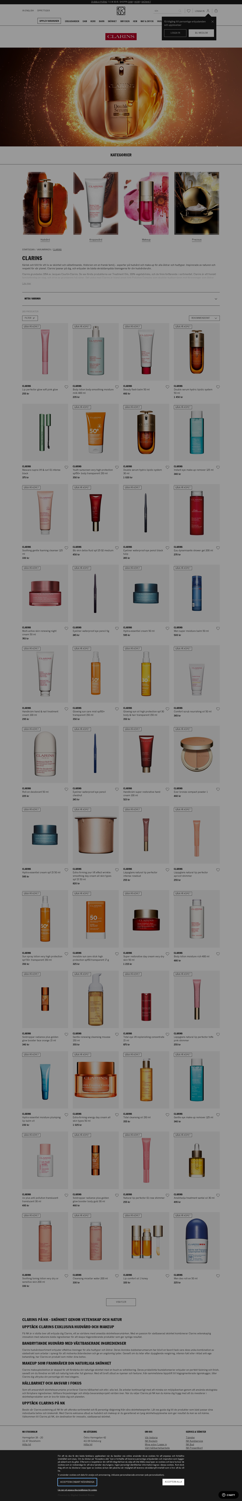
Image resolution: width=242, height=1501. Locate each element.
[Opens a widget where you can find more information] (228, 1495)
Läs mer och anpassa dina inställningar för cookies (77, 1490)
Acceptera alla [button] (173, 1482)
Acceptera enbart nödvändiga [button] (77, 1482)
